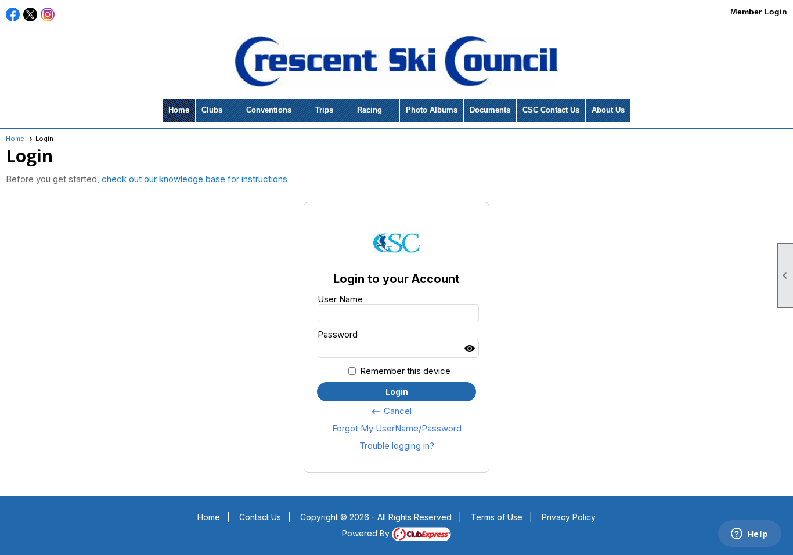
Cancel (391, 411)
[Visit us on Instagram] (48, 15)
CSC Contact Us (550, 110)
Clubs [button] (211, 110)
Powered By (367, 533)
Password (338, 334)
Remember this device (405, 370)
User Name (340, 298)
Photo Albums (431, 110)
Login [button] (396, 392)
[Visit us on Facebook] (13, 15)
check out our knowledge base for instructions (194, 178)
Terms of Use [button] (496, 517)
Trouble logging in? (396, 445)
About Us (608, 110)
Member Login (758, 11)
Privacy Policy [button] (569, 517)
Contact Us (260, 517)
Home (178, 110)
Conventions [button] (268, 110)
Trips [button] (324, 110)
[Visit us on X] (30, 15)
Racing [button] (369, 110)
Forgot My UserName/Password (397, 428)
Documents (490, 110)
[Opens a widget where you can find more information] (749, 534)
